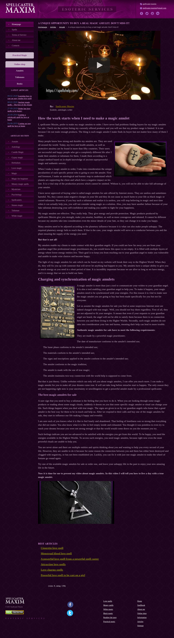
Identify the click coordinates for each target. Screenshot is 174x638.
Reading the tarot (109, 618)
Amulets (20, 71)
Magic (14, 173)
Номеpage (16, 24)
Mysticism (16, 189)
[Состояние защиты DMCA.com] (14, 613)
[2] (41, 586)
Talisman (15, 210)
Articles (140, 622)
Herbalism (16, 163)
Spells (14, 29)
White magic (17, 216)
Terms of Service (19, 35)
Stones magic (17, 205)
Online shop (142, 613)
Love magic (17, 168)
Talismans (19, 77)
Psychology (17, 194)
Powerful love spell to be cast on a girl (63, 575)
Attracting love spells (53, 564)
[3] (43, 586)
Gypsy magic (17, 157)
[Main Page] (20, 8)
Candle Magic (18, 152)
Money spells (108, 605)
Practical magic (109, 622)
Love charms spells (52, 569)
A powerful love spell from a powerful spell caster (70, 558)
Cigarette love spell (52, 548)
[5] (47, 586)
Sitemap (140, 626)
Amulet (15, 141)
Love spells (107, 601)
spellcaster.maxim (149, 4)
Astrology (16, 147)
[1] (39, 586)
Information (142, 618)
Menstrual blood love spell (56, 553)
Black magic (108, 613)
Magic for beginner (20, 179)
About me (16, 40)
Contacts (15, 45)
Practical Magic (20, 55)
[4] (45, 586)
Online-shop (19, 64)
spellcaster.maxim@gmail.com (154, 8)
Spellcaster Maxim (65, 106)
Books (20, 84)
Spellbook (141, 605)
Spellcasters (17, 200)
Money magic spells (20, 184)
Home (139, 601)
